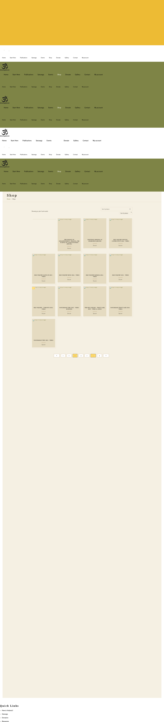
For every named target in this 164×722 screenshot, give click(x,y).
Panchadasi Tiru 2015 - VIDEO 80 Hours (69, 308)
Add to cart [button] (58, 228)
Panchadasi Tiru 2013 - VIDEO (43, 340)
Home (8, 199)
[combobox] (125, 213)
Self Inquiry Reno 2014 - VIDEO (69, 275)
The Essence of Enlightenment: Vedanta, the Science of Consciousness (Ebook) (69, 242)
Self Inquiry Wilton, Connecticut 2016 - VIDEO (120, 240)
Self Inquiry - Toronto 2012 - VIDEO (44, 308)
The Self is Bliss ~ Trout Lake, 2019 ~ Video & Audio (95, 308)
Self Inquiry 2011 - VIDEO (120, 275)
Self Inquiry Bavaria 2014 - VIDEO (95, 275)
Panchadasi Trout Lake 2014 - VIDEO (120, 308)
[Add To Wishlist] (80, 228)
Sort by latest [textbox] (124, 213)
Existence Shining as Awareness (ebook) (95, 240)
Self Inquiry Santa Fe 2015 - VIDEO (43, 275)
